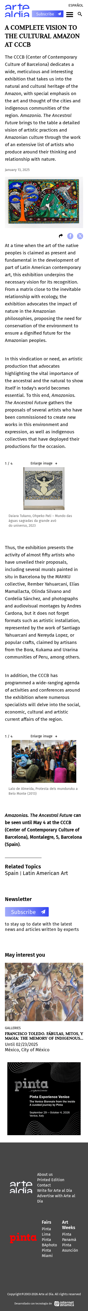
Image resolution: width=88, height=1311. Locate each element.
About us (45, 1174)
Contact (44, 1185)
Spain (12, 873)
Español (75, 5)
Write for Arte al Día (54, 1190)
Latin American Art (45, 873)
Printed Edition (50, 1179)
